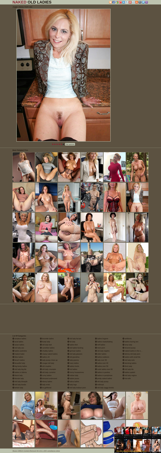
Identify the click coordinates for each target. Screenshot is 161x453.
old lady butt (47, 345)
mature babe (19, 354)
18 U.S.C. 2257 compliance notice (48, 451)
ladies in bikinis (20, 372)
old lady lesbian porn (77, 388)
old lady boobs (20, 385)
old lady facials (75, 339)
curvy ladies (46, 375)
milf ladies (101, 345)
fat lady (72, 342)
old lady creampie (49, 369)
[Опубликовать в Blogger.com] (110, 2)
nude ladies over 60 (105, 369)
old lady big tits (20, 369)
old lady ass (19, 348)
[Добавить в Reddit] (133, 2)
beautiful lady (19, 363)
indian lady (73, 375)
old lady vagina (130, 375)
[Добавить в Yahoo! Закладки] (146, 2)
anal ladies (18, 342)
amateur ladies (20, 339)
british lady (18, 388)
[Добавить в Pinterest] (130, 2)
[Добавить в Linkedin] (123, 2)
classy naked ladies (50, 354)
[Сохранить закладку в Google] (117, 2)
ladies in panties (103, 372)
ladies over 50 (102, 366)
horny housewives (76, 372)
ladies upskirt (129, 372)
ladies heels (74, 366)
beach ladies (19, 360)
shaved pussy (129, 348)
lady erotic (46, 385)
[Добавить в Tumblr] (140, 2)
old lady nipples (103, 351)
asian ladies (19, 345)
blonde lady (19, 378)
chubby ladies (47, 351)
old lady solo (129, 360)
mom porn (101, 348)
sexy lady (128, 345)
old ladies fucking (76, 348)
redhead (100, 385)
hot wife (127, 378)
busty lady (46, 342)
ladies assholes (20, 351)
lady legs (73, 385)
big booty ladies (20, 366)
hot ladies (73, 369)
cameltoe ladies (48, 348)
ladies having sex (131, 342)
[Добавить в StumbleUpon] (136, 2)
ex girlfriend (46, 388)
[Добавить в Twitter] (143, 2)
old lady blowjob (20, 381)
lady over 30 (102, 360)
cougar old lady (48, 363)
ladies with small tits (132, 357)
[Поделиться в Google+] (120, 2)
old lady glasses (75, 354)
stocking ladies (130, 363)
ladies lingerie (102, 339)
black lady (18, 375)
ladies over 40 (102, 363)
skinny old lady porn (132, 354)
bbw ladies (18, 357)
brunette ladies (48, 339)
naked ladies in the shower (135, 351)
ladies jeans (74, 378)
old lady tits (129, 369)
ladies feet (73, 345)
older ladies (101, 354)
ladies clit (46, 357)
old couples (46, 366)
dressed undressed (49, 378)
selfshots (128, 339)
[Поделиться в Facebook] (113, 2)
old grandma (74, 357)
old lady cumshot (48, 372)
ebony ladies (47, 381)
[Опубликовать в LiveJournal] (127, 2)
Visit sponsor (70, 144)
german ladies (75, 351)
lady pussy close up (50, 360)
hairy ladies (74, 363)
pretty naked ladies (104, 378)
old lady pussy (102, 381)
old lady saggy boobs (105, 388)
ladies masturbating (104, 342)
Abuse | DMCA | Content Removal (24, 451)
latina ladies (74, 381)
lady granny (74, 360)
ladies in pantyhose (104, 375)
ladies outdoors (103, 357)
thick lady (128, 366)
